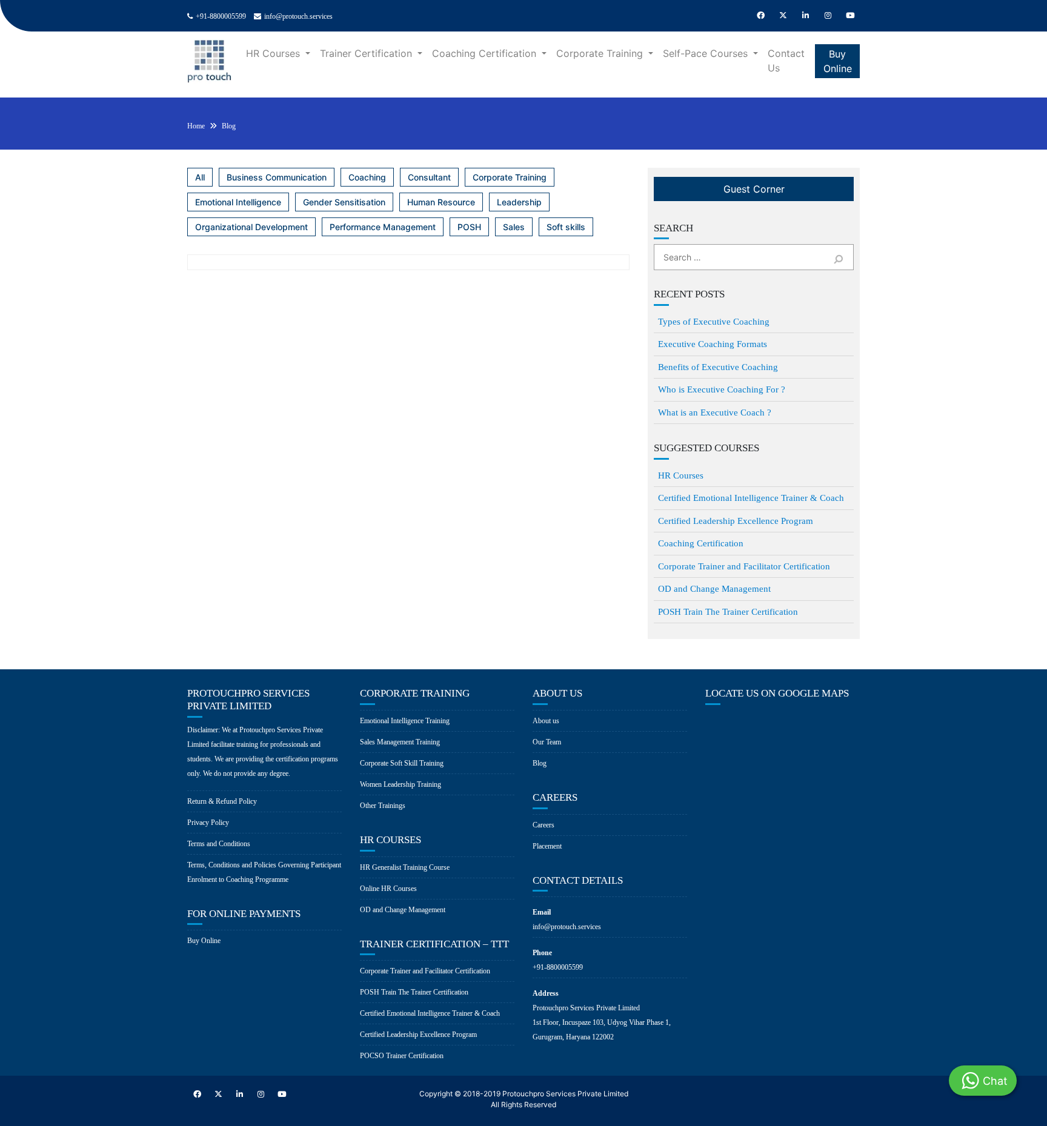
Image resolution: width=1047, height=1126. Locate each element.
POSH (469, 227)
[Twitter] (783, 15)
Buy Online (837, 61)
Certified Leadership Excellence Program (735, 521)
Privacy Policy (208, 822)
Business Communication (277, 177)
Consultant (429, 177)
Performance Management (383, 227)
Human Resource (441, 202)
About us (546, 721)
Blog (229, 126)
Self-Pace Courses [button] (707, 53)
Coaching (367, 177)
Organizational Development (251, 227)
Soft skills (566, 227)
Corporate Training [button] (601, 53)
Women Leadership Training (400, 784)
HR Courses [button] (274, 53)
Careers (543, 825)
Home (196, 126)
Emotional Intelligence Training (405, 721)
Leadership (519, 202)
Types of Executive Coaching (713, 321)
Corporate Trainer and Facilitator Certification (744, 566)
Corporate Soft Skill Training (402, 763)
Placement (547, 846)
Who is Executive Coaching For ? (721, 389)
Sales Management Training (400, 742)
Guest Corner (754, 189)
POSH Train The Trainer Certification (728, 612)
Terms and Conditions (218, 844)
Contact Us (786, 60)
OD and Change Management (714, 589)
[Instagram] (827, 15)
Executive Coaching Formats (712, 344)
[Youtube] (850, 15)
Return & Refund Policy (222, 801)
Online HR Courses (388, 888)
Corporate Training (510, 177)
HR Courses (680, 475)
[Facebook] (760, 15)
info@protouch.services (298, 16)
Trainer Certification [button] (367, 53)
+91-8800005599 (221, 16)
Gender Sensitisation (344, 202)
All (200, 177)
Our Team (547, 742)
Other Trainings (382, 805)
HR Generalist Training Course (405, 867)
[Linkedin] (805, 15)
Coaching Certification (700, 543)
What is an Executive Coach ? (714, 412)
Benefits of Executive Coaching (718, 367)
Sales (514, 227)
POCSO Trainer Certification (402, 1055)
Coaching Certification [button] (485, 53)
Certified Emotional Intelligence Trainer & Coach (751, 498)
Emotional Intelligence (238, 202)
